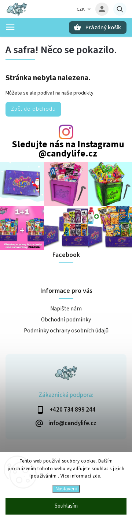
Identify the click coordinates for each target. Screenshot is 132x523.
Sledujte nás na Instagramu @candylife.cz (68, 149)
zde (96, 476)
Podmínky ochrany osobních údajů (66, 331)
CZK (81, 9)
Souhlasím (66, 506)
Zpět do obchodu (33, 109)
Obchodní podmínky (66, 320)
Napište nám (66, 309)
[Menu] (10, 27)
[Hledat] (119, 9)
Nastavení (66, 488)
